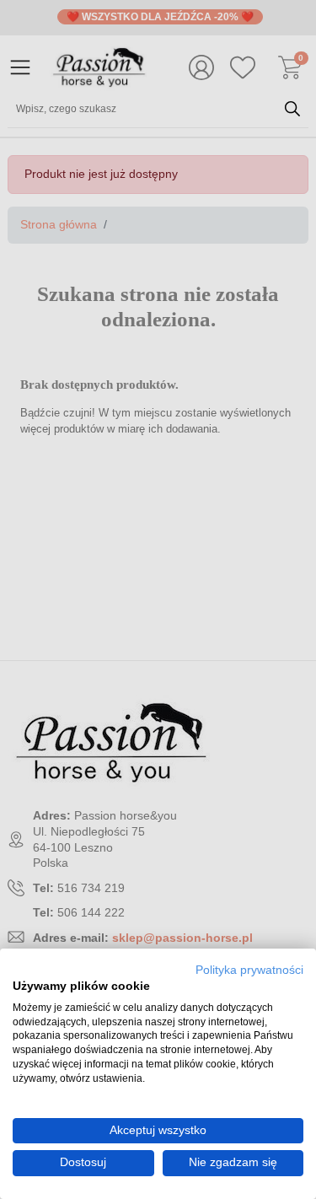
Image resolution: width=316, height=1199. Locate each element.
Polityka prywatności (249, 970)
